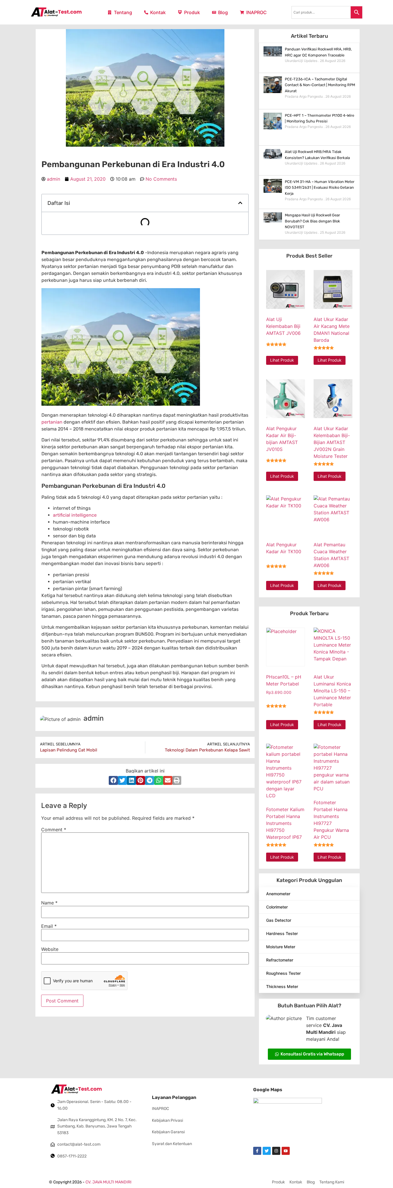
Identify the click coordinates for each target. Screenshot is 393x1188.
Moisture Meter (280, 946)
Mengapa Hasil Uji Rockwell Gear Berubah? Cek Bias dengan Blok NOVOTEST (312, 221)
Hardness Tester (282, 933)
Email (49, 926)
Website (49, 949)
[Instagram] (276, 1151)
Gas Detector (278, 920)
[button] (240, 203)
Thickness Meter (282, 986)
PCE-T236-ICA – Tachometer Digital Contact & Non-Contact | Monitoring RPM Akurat (320, 85)
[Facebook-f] (257, 1151)
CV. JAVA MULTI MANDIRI (108, 1182)
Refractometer (279, 959)
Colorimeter (277, 906)
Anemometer (278, 893)
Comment (53, 829)
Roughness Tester (283, 973)
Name (49, 902)
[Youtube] (286, 1151)
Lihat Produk (282, 360)
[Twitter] (267, 1151)
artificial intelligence (75, 515)
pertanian (51, 422)
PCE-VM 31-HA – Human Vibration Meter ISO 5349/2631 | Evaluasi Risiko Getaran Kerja (319, 188)
